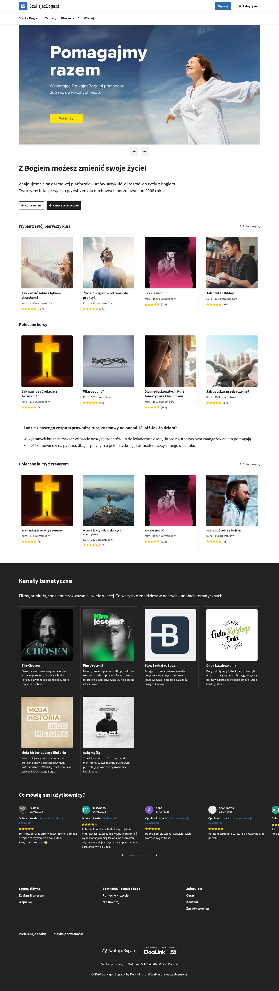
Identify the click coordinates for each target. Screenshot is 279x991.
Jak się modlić (110, 818)
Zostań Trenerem (31, 895)
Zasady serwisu (197, 908)
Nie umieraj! (111, 902)
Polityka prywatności (67, 934)
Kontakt (192, 902)
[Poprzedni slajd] (134, 151)
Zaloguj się (194, 888)
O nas (190, 895)
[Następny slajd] (145, 151)
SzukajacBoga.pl (113, 974)
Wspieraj (223, 6)
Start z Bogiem (29, 18)
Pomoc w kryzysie (116, 895)
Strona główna (30, 888)
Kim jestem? (70, 18)
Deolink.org (138, 974)
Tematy (50, 18)
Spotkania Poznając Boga (121, 888)
